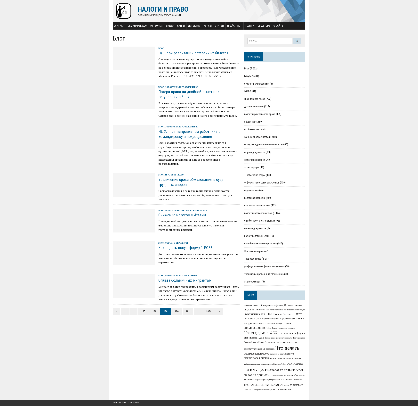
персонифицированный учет (272, 379)
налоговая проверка (254, 197)
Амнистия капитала (252, 305)
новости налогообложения (181, 87)
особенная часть (253, 129)
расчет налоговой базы (256, 236)
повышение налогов (265, 384)
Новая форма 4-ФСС (260, 332)
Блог (161, 48)
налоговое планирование (257, 205)
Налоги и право (120, 403)
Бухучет (248, 76)
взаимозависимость (256, 353)
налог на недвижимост (287, 370)
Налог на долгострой (263, 319)
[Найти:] (270, 40)
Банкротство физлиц (272, 305)
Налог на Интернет (283, 314)
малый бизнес (274, 364)
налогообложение (296, 375)
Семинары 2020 (137, 25)
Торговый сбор (299, 338)
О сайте (278, 25)
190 (177, 311)
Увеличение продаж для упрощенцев (264, 274)
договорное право (254, 106)
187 (143, 311)
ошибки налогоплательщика (259, 220)
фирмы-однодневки (280, 389)
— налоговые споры (254, 175)
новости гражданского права (259, 114)
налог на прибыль (256, 375)
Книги (181, 25)
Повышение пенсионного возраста (278, 338)
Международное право (256, 137)
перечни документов (255, 228)
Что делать (287, 348)
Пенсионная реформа (291, 333)
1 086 (208, 311)
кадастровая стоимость (283, 357)
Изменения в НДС (262, 310)
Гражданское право (254, 98)
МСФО (247, 91)
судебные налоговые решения (260, 243)
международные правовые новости (186, 210)
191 (188, 311)
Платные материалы (255, 251)
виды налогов (251, 190)
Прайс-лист (234, 25)
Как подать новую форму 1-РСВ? (185, 247)
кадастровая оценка (256, 358)
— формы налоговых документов (261, 182)
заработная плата (277, 354)
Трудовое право (174, 175)
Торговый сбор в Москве (254, 342)
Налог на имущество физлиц (283, 319)
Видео (170, 25)
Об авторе (264, 25)
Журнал (119, 25)
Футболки (156, 25)
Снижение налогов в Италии (182, 215)
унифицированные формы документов (264, 266)
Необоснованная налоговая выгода (267, 323)
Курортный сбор (254, 314)
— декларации (251, 167)
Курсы (208, 25)
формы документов (176, 243)
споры (286, 385)
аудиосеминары (252, 281)
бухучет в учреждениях (256, 83)
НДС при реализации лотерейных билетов (193, 53)
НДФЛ (269, 314)
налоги (286, 363)
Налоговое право (253, 159)
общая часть (251, 121)
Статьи (219, 25)
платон (288, 379)
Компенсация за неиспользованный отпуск (287, 310)
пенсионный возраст (252, 379)
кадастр (289, 353)
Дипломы (194, 25)
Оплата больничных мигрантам (184, 280)
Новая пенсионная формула (283, 328)
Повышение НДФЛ (254, 337)
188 (154, 311)
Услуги (249, 25)
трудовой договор (261, 390)
